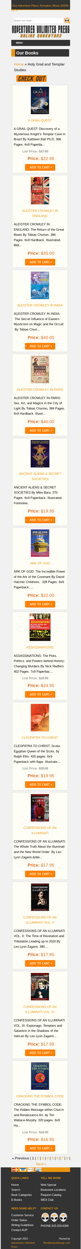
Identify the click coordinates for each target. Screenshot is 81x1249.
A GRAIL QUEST (40, 120)
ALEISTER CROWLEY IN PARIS (40, 389)
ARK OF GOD (40, 563)
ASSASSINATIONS (39, 647)
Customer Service (22, 1215)
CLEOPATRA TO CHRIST (40, 737)
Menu (19, 43)
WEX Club (47, 1199)
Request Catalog (51, 1194)
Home (19, 64)
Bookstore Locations (53, 1189)
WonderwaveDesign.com (56, 1242)
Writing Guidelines (22, 1225)
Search (15, 1189)
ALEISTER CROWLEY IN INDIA (40, 305)
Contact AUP (19, 1230)
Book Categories (21, 1194)
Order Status (19, 1220)
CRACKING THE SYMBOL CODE (40, 1096)
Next (40, 1164)
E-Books (16, 1199)
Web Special (48, 1184)
